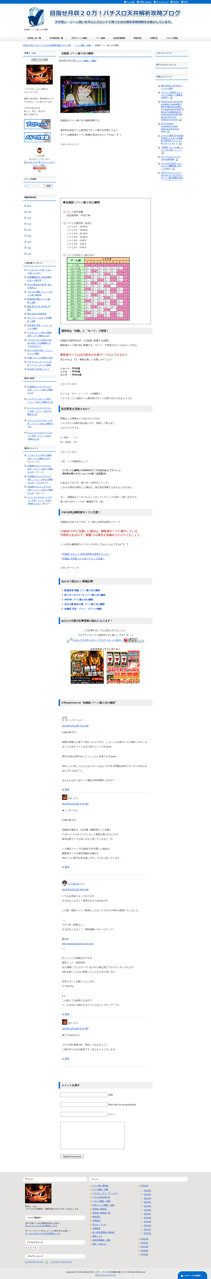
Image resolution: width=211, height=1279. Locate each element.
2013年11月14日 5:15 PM (75, 803)
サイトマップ (162, 2)
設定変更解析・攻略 (101, 1240)
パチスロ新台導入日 (101, 1197)
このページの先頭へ (193, 1275)
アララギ (40, 482)
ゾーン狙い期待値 (100, 1186)
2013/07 (147, 1214)
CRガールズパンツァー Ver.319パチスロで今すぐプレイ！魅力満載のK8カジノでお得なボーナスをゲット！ (172, 177)
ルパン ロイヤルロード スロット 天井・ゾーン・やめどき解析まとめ (39, 435)
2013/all (144, 1186)
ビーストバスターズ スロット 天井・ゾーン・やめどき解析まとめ (39, 411)
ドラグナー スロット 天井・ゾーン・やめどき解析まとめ (40, 400)
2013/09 (147, 1221)
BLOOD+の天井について (38, 369)
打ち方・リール (99, 1224)
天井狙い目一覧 (34, 38)
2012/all (144, 1239)
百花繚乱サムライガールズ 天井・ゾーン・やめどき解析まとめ (40, 389)
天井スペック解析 (79, 38)
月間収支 (154, 38)
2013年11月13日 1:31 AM (75, 725)
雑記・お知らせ (99, 1244)
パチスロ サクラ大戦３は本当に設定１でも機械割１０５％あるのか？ (39, 343)
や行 (29, 248)
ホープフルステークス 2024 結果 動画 (171, 157)
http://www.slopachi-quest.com (78, 943)
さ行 (29, 218)
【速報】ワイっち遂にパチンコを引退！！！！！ (172, 148)
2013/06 (147, 1210)
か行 (29, 212)
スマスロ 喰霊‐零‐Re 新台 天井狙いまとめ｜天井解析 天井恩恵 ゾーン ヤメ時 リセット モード (172, 139)
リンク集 (131, 2)
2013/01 (147, 1190)
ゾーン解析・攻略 (86, 60)
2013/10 (147, 1225)
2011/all (144, 1243)
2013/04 (147, 1202)
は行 (29, 235)
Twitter (176, 2)
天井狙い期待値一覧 (101, 1213)
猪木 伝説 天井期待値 (36, 314)
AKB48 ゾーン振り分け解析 (78, 599)
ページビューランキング (61, 1262)
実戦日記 (138, 38)
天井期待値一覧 (56, 38)
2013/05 (147, 1206)
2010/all (144, 1247)
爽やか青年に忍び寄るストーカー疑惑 (172, 87)
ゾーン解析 (100, 38)
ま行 (29, 242)
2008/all (144, 1254)
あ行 (29, 206)
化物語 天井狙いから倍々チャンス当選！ (84, 558)
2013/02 (147, 1194)
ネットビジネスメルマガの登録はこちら (43, 1233)
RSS (186, 2)
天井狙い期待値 (99, 1209)
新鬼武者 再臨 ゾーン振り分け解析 (82, 590)
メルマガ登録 (172, 38)
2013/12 (147, 1233)
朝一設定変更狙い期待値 (103, 1232)
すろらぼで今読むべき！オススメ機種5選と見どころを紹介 (172, 166)
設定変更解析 (119, 38)
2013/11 (147, 1229)
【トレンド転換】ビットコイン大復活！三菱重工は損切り (172, 95)
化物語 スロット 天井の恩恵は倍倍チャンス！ (86, 554)
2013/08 (147, 1218)
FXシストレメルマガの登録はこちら (41, 1226)
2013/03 (147, 1198)
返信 (67, 789)
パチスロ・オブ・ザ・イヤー (105, 1193)
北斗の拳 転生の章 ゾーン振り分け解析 (84, 604)
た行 (29, 224)
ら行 (29, 253)
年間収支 (96, 1220)
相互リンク (97, 1236)
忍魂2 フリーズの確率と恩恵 (40, 358)
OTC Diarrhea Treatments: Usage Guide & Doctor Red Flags (170, 128)
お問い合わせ (145, 2)
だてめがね (73, 883)
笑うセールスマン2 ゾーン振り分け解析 (85, 595)
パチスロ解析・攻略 (101, 1201)
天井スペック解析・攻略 (103, 1205)
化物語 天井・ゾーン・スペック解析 (83, 608)
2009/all (144, 1250)
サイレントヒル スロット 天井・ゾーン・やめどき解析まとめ (40, 423)
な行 (29, 230)
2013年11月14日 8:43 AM (75, 889)
